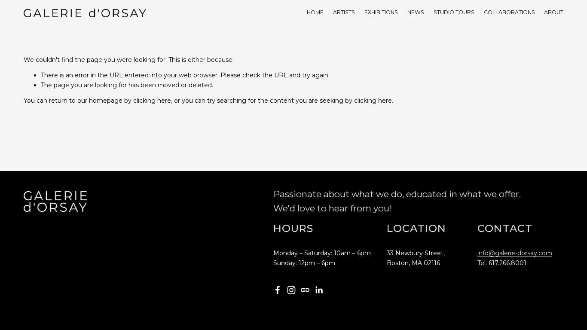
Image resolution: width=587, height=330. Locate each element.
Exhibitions (381, 12)
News (415, 12)
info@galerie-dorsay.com (514, 253)
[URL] (305, 290)
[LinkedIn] (319, 290)
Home (315, 12)
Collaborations (509, 12)
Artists (344, 12)
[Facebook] (277, 290)
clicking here (152, 100)
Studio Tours (454, 12)
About (553, 12)
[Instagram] (291, 290)
